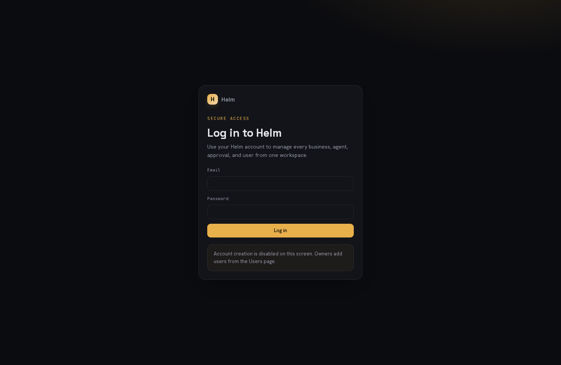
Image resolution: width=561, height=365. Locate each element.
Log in (280, 230)
